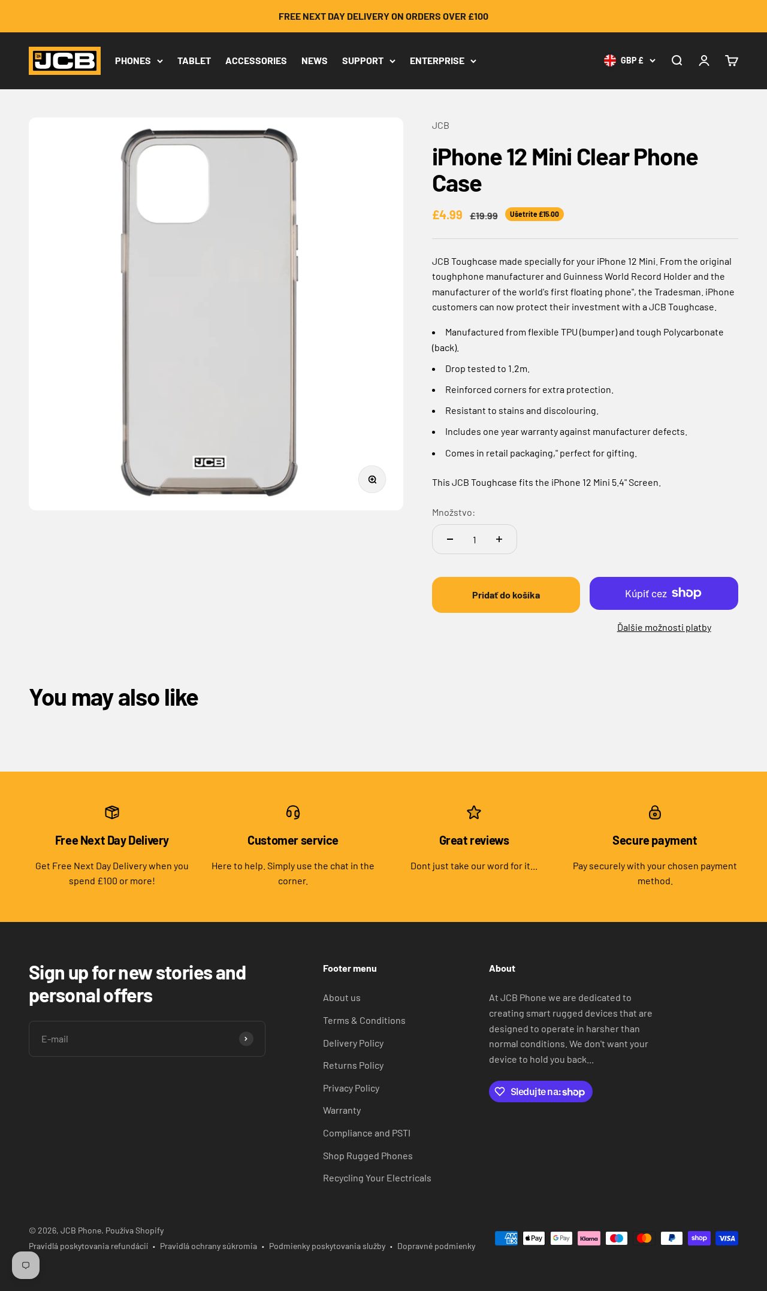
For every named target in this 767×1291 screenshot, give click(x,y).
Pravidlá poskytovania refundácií (88, 1246)
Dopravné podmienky (436, 1246)
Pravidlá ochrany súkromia (208, 1246)
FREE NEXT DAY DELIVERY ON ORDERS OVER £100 (383, 16)
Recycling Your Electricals (377, 1177)
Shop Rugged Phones (368, 1155)
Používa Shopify (134, 1230)
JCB (440, 125)
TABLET (194, 60)
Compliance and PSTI (366, 1132)
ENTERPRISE (437, 60)
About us (342, 997)
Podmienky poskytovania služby (327, 1246)
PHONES (133, 60)
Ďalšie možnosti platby (664, 627)
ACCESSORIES (256, 60)
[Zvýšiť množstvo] (499, 539)
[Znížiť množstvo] (450, 539)
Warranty (342, 1109)
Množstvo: (453, 512)
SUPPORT (363, 60)
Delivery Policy (353, 1042)
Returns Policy (353, 1065)
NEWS (314, 60)
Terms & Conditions (364, 1020)
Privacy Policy (351, 1087)
